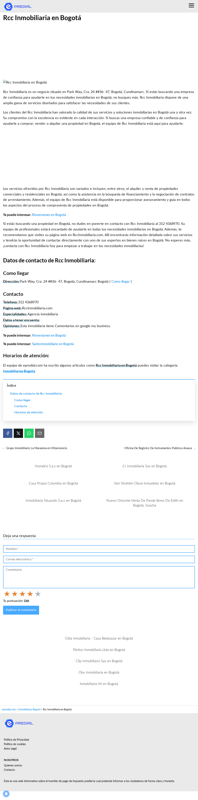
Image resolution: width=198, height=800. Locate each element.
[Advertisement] (99, 51)
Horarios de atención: (29, 412)
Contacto (20, 406)
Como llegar (121, 281)
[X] (18, 433)
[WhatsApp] (29, 433)
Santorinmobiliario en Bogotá (53, 344)
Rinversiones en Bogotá (49, 215)
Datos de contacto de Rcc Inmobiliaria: (36, 393)
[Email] (39, 433)
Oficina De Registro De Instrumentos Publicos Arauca (158, 448)
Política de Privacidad (16, 740)
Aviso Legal (10, 748)
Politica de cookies (15, 744)
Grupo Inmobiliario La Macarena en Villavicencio (36, 448)
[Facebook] (7, 433)
